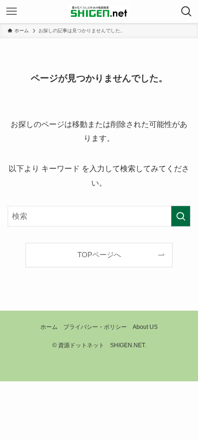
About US (145, 327)
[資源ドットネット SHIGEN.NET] (98, 11)
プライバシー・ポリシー (95, 327)
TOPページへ (99, 255)
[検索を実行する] (180, 216)
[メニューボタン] (11, 11)
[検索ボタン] (186, 11)
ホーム (49, 327)
